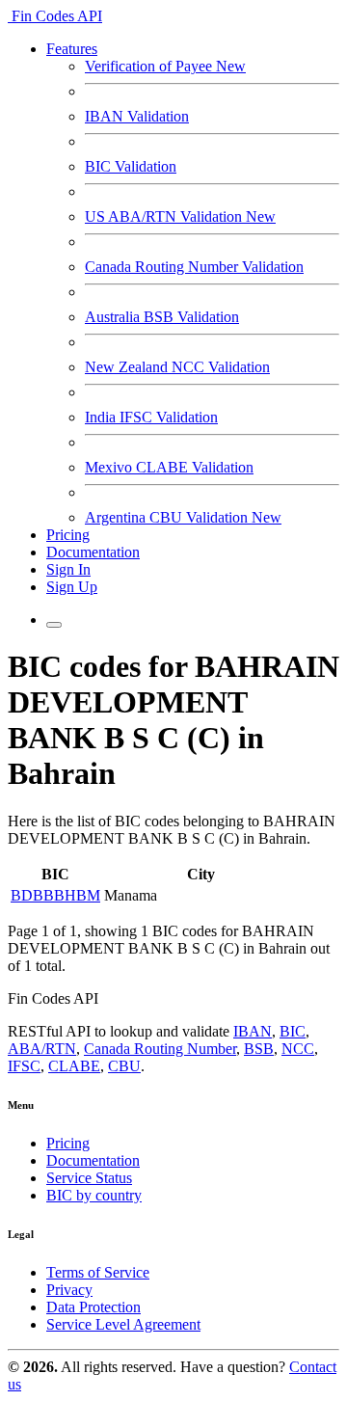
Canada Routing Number (160, 1048)
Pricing (68, 534)
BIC (293, 1031)
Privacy (69, 1289)
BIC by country (94, 1195)
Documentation (93, 552)
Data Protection (93, 1307)
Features (71, 48)
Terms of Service (97, 1272)
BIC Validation (130, 166)
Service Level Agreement (123, 1324)
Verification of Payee (165, 66)
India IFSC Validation (151, 417)
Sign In (68, 569)
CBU (124, 1066)
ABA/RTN (42, 1048)
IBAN (252, 1031)
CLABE (74, 1066)
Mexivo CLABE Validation (169, 467)
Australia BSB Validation (162, 317)
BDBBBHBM (55, 895)
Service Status (89, 1178)
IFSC (24, 1066)
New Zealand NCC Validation (177, 367)
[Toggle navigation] (54, 625)
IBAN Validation (137, 116)
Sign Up (71, 587)
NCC (297, 1048)
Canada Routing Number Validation (194, 266)
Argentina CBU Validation (183, 517)
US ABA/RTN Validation (180, 216)
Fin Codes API (55, 16)
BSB (259, 1048)
